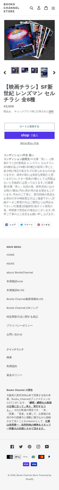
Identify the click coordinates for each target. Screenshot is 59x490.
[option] (15, 70)
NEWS (10, 263)
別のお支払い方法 (29, 143)
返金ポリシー (14, 375)
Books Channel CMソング (22, 307)
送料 (51, 111)
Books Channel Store (12, 7)
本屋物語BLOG (15, 290)
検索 (9, 357)
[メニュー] (53, 7)
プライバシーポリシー (20, 325)
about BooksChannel (20, 272)
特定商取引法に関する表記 (22, 316)
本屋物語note (15, 281)
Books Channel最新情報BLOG (25, 299)
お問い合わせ (14, 334)
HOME (10, 254)
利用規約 (12, 366)
